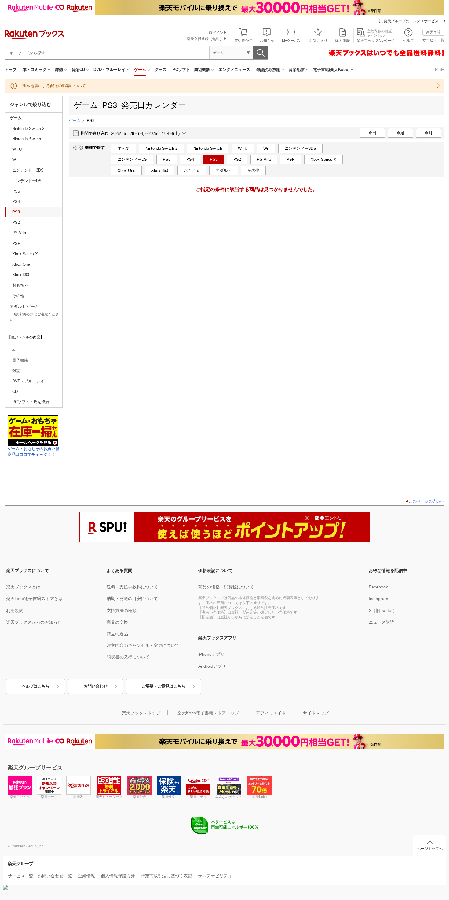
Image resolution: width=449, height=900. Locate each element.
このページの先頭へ (426, 501)
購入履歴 (342, 41)
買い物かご (243, 41)
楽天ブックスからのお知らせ (34, 622)
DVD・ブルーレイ (109, 69)
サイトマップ (316, 712)
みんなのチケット (228, 797)
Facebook (378, 587)
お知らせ (267, 41)
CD (15, 391)
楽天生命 (169, 797)
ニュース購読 (381, 622)
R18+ (439, 69)
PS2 (16, 222)
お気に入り (318, 41)
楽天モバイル (20, 797)
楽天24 (78, 797)
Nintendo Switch (26, 139)
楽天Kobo (259, 797)
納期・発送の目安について (132, 598)
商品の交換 (117, 622)
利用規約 (14, 610)
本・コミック (34, 69)
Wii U (17, 149)
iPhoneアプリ (211, 654)
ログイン (216, 33)
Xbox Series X (25, 254)
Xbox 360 (20, 274)
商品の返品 (117, 633)
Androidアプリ (212, 666)
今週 (400, 133)
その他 (18, 295)
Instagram (378, 598)
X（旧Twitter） (383, 610)
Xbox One (21, 264)
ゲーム (140, 69)
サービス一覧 (433, 40)
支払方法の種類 (122, 610)
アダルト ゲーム (24, 306)
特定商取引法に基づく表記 (166, 875)
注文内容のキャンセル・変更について (143, 645)
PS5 (16, 191)
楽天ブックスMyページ (376, 41)
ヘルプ (408, 41)
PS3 (16, 212)
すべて (124, 148)
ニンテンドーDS (27, 181)
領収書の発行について (128, 657)
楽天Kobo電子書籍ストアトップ (208, 712)
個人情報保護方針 (118, 875)
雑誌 (59, 69)
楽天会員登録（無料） (205, 39)
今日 (372, 133)
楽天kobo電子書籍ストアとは (34, 598)
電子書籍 (20, 360)
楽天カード (49, 797)
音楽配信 (297, 69)
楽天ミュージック (109, 797)
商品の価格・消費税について (226, 587)
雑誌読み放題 (268, 69)
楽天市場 (433, 32)
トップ (10, 69)
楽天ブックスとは (23, 587)
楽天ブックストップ (141, 712)
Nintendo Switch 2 (28, 128)
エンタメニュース (234, 69)
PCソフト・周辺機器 (191, 69)
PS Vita (19, 233)
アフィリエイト (271, 712)
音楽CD (78, 69)
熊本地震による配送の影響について (54, 85)
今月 (429, 133)
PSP (16, 243)
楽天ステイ (198, 797)
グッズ (160, 69)
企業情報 (86, 875)
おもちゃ (20, 285)
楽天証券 (139, 797)
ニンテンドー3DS (28, 170)
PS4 (16, 201)
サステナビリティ (215, 875)
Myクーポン (291, 41)
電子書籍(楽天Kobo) (331, 69)
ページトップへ (430, 849)
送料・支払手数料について (132, 587)
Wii (15, 159)
